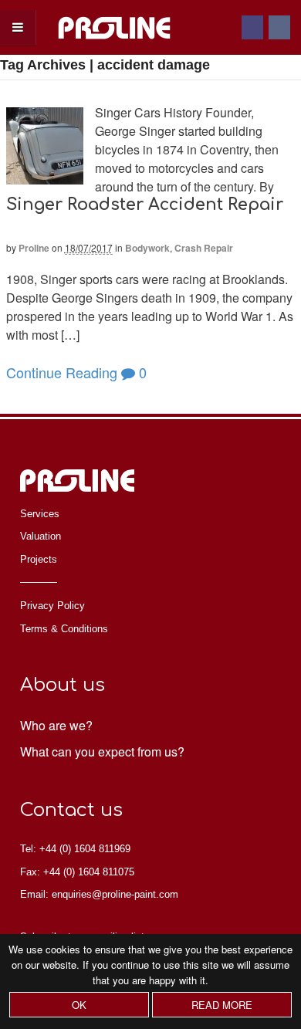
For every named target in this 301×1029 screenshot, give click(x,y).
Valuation (40, 536)
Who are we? (56, 725)
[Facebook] (253, 27)
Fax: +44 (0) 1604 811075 (77, 872)
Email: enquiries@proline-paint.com (99, 894)
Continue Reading (61, 372)
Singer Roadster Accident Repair (144, 204)
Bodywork (147, 248)
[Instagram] (281, 27)
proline (34, 248)
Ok (79, 1004)
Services (39, 514)
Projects (38, 559)
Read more (221, 1004)
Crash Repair (203, 248)
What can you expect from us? (102, 751)
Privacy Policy (52, 605)
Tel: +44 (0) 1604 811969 (75, 849)
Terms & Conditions (64, 629)
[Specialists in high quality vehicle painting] (114, 45)
